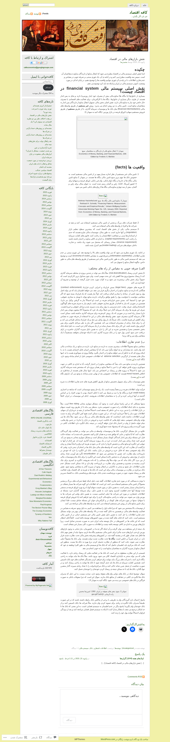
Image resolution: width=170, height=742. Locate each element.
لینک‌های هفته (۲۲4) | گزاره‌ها (132, 658)
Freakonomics (46, 485)
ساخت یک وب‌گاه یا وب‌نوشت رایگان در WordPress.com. (124, 739)
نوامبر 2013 (47, 237)
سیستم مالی (83, 648)
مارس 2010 (47, 367)
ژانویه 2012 (47, 309)
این (133, 359)
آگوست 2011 (47, 322)
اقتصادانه (48, 440)
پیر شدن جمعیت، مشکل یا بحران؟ (39, 151)
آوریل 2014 (47, 221)
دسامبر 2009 (47, 376)
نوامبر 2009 (47, 380)
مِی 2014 (48, 218)
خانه (144, 5)
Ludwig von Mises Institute (41, 495)
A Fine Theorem (45, 469)
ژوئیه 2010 (47, 354)
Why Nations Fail (45, 521)
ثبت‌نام (48, 87)
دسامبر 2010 (47, 338)
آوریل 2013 (47, 260)
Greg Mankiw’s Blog (44, 488)
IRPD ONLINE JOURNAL (41, 418)
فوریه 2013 (47, 267)
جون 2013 (48, 254)
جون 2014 (48, 215)
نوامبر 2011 (47, 315)
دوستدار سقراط (46, 450)
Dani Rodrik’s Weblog (43, 475)
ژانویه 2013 (47, 270)
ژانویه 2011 (47, 334)
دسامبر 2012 (47, 273)
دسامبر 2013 (47, 234)
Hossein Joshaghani (43, 492)
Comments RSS (135, 677)
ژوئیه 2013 (47, 250)
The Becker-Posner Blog (42, 508)
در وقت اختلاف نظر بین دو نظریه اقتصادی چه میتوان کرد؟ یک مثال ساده (39, 122)
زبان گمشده (47, 180)
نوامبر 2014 (47, 202)
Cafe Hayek (47, 472)
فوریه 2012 (47, 305)
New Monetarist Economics (41, 501)
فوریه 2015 (47, 192)
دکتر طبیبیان (47, 453)
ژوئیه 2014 (47, 212)
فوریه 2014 (47, 228)
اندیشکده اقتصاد (45, 444)
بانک (91, 648)
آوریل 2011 (47, 331)
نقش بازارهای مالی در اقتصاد (41, 115)
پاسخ (61, 658)
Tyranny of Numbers (43, 514)
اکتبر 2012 (48, 279)
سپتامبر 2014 (47, 205)
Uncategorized (128, 648)
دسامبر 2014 (47, 199)
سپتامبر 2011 (47, 318)
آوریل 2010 (47, 364)
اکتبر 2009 (48, 383)
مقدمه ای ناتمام (46, 167)
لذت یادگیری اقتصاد (44, 421)
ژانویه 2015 (47, 195)
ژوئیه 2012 (47, 289)
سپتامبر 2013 (47, 244)
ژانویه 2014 (47, 231)
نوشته (36, 14)
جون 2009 (48, 396)
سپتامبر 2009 (47, 386)
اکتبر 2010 (48, 344)
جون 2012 (48, 292)
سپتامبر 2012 (47, 283)
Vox (50, 517)
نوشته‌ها (118, 648)
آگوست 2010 (47, 351)
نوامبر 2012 (47, 276)
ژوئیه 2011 (47, 325)
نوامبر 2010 (47, 341)
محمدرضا (123, 62)
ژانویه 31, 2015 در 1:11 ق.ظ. (76, 658)
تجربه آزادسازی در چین (43, 148)
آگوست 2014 (47, 208)
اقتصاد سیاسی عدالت (43, 170)
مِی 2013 (48, 257)
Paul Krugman (46, 505)
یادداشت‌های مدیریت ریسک (41, 431)
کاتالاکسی (48, 434)
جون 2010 (48, 357)
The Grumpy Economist (42, 511)
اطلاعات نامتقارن (100, 648)
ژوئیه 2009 (47, 393)
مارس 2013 (47, 263)
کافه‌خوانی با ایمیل (42, 76)
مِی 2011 (48, 328)
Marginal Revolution (44, 498)
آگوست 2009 (47, 389)
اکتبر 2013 (48, 241)
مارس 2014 (47, 225)
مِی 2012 (48, 296)
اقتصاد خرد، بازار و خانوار (42, 437)
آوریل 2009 (47, 402)
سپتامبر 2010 (47, 347)
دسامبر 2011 (47, 312)
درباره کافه (133, 5)
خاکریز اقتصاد (46, 447)
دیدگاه (27, 14)
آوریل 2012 (47, 299)
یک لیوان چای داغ (45, 427)
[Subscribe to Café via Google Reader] (38, 64)
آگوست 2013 (47, 247)
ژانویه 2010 (47, 373)
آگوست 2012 (47, 286)
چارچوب (48, 424)
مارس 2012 (47, 302)
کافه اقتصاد (138, 12)
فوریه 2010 (47, 370)
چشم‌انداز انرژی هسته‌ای (42, 106)
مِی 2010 (48, 360)
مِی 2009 (48, 399)
